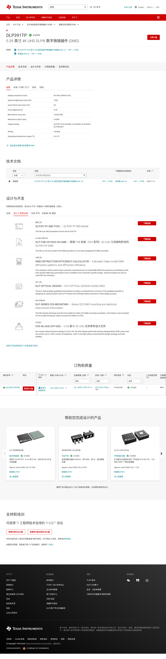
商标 (63, 639)
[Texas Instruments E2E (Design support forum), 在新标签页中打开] (137, 581)
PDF (70, 50)
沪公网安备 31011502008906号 (37, 648)
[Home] (24, 7)
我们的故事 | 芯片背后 (15, 594)
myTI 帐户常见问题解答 (55, 608)
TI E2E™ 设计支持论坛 (55, 585)
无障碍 (9, 639)
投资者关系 (10, 603)
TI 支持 (50, 544)
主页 (8, 25)
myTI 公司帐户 (92, 585)
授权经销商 (106, 594)
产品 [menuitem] (8, 17)
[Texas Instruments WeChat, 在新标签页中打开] (128, 581)
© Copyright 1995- (15, 644)
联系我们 (50, 580)
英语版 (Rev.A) (23, 54)
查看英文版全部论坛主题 (40, 532)
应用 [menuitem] (18, 17)
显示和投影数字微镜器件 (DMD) (39, 25)
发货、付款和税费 (94, 589)
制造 (8, 608)
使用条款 (66, 539)
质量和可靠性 (52, 603)
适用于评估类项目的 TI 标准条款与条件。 (22, 346)
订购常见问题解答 (94, 594)
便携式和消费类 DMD (67, 25)
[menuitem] (158, 17)
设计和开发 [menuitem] (30, 17)
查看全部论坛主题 (15, 532)
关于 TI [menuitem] (74, 17)
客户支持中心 (51, 594)
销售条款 (43, 639)
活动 (8, 599)
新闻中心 (9, 589)
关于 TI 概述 (11, 580)
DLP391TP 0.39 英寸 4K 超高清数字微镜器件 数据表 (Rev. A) (42, 50)
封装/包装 (50, 599)
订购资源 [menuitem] (62, 17)
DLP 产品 (16, 25)
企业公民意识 (11, 613)
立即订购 (153, 37)
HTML (76, 50)
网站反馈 (71, 639)
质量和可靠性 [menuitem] (46, 17)
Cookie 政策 (19, 639)
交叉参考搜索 (51, 589)
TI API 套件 (91, 580)
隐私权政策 (32, 639)
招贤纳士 (9, 585)
